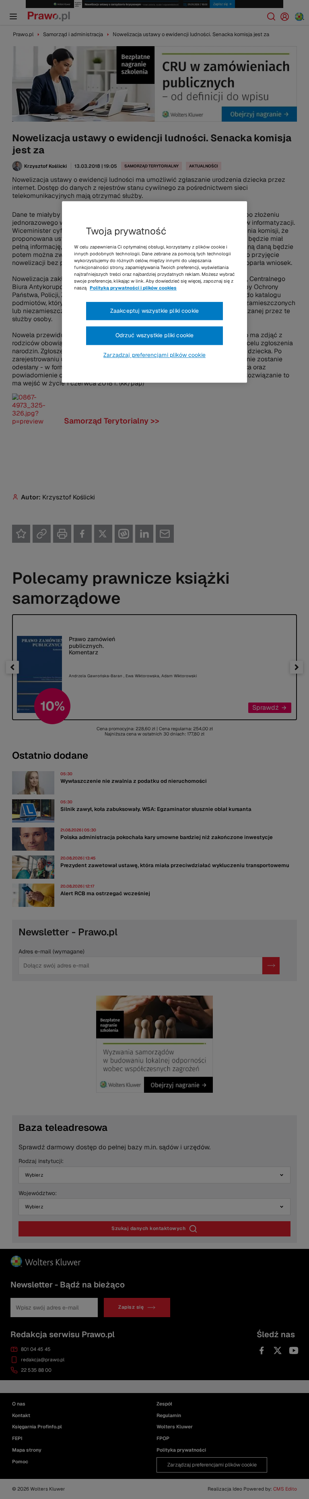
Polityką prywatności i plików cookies (133, 288)
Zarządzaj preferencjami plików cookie (154, 354)
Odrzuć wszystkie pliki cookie (154, 335)
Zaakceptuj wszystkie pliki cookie (154, 310)
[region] (154, 292)
